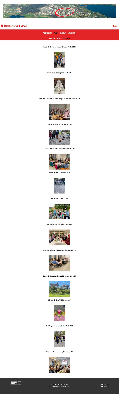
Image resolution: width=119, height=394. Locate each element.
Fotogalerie (66, 38)
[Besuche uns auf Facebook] (12, 383)
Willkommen (47, 32)
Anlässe (59, 38)
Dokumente (72, 32)
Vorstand (52, 38)
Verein (56, 32)
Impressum (104, 384)
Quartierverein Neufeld (15, 26)
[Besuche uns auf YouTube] (19, 383)
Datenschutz (104, 386)
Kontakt (63, 32)
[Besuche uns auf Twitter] (15, 383)
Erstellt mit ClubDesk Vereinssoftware (59, 386)
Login (115, 26)
